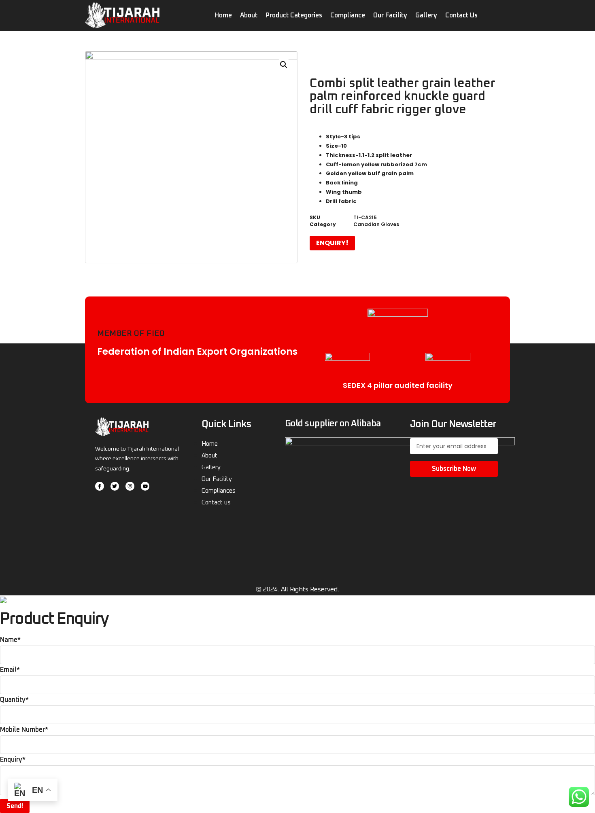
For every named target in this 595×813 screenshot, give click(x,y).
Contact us (461, 15)
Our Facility (390, 15)
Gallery (426, 15)
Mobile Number (24, 729)
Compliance (347, 15)
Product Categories (294, 15)
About (248, 15)
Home (223, 15)
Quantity (14, 700)
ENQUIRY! (332, 243)
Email (10, 670)
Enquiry (13, 759)
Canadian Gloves (376, 224)
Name (10, 640)
